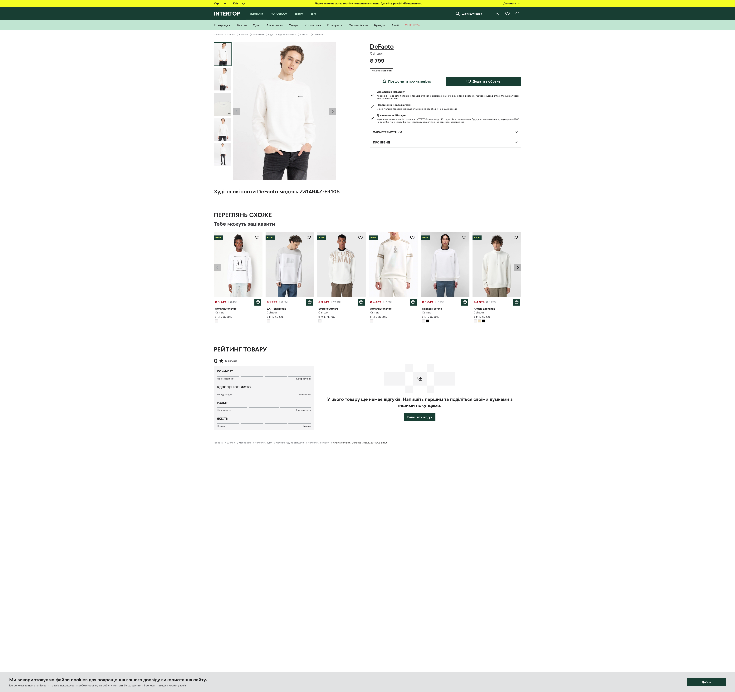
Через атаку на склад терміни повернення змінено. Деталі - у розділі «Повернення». (368, 3)
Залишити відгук (419, 417)
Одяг (271, 34)
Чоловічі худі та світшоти (290, 443)
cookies (79, 679)
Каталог (243, 34)
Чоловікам (258, 34)
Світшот (304, 34)
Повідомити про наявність (409, 81)
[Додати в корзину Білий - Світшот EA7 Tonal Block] (309, 302)
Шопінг (231, 34)
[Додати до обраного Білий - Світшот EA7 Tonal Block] (309, 237)
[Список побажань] (507, 13)
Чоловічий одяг (263, 443)
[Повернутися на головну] (227, 14)
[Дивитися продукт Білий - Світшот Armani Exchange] (238, 264)
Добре (706, 682)
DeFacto (318, 34)
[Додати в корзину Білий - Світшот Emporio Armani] (361, 302)
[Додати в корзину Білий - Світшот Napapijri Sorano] (464, 302)
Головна (218, 34)
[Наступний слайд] (332, 111)
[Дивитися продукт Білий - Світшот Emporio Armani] (341, 264)
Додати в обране (486, 81)
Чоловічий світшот (318, 443)
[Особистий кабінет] (497, 13)
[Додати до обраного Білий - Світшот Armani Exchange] (257, 237)
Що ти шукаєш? (472, 13)
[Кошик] (517, 13)
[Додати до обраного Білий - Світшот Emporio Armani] (360, 237)
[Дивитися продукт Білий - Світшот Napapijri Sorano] (445, 264)
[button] (236, 111)
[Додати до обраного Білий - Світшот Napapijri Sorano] (464, 237)
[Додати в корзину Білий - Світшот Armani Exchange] (257, 302)
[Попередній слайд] (236, 111)
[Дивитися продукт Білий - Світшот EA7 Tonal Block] (290, 264)
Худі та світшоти (287, 34)
